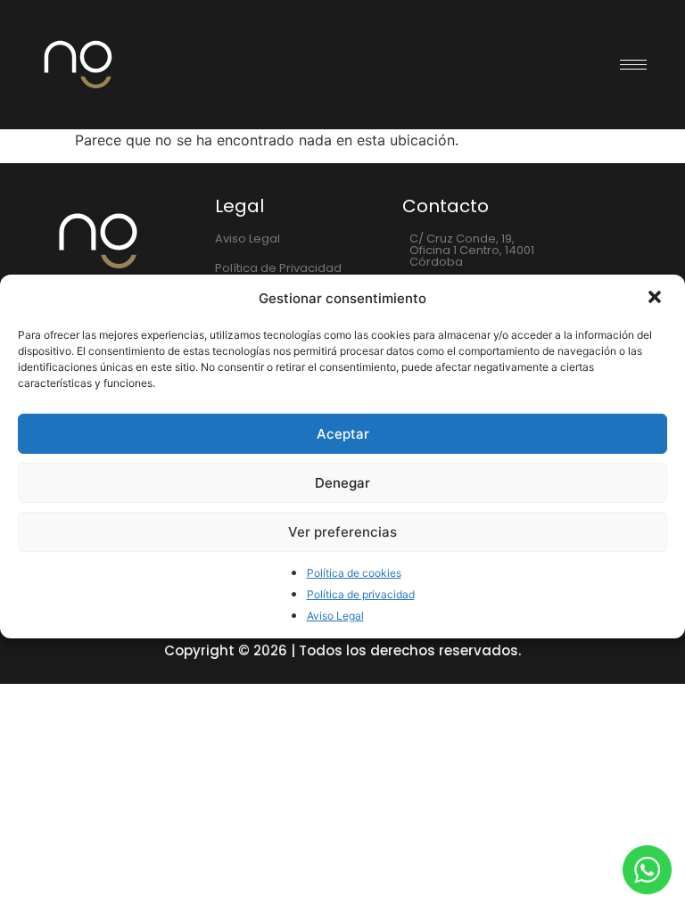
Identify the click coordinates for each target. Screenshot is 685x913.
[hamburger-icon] (633, 65)
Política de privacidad (361, 594)
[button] (656, 298)
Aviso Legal (335, 615)
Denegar (342, 482)
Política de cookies (354, 573)
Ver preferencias (342, 531)
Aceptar (343, 433)
